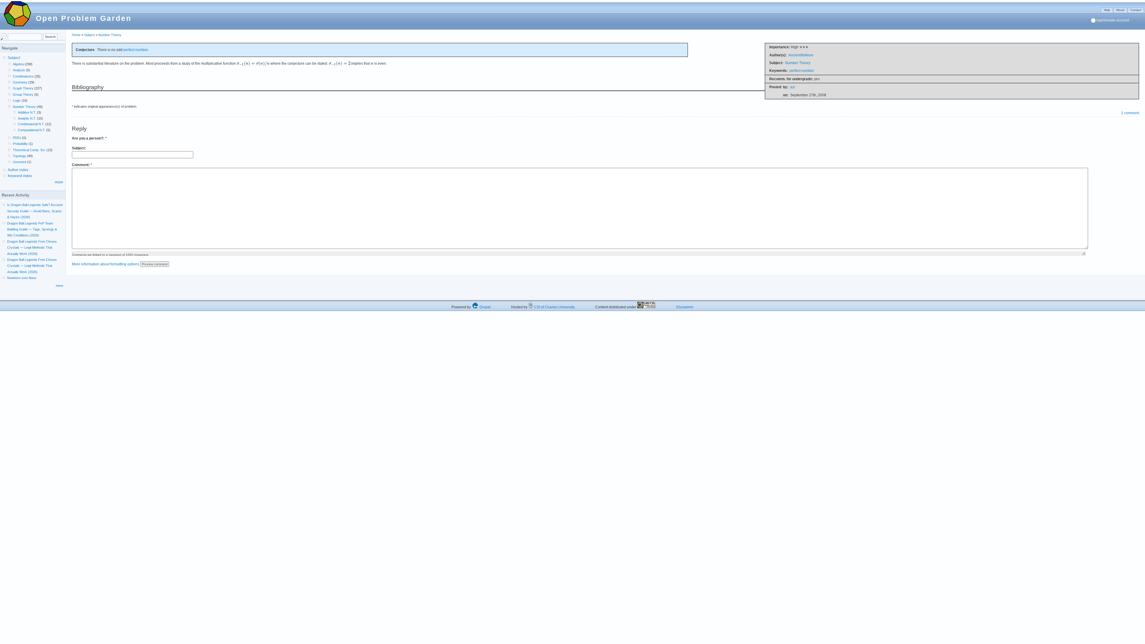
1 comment (1130, 113)
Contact (1135, 10)
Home (76, 35)
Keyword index (20, 176)
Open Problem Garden (83, 18)
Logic (17, 100)
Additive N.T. (27, 112)
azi (792, 87)
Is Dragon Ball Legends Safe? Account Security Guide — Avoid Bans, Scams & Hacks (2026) (35, 211)
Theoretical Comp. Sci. (29, 150)
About (1120, 10)
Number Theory (109, 35)
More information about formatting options (105, 264)
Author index (18, 170)
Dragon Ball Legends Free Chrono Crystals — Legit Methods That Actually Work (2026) (32, 248)
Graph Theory (23, 88)
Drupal (485, 307)
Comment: (82, 165)
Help (1107, 10)
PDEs (17, 138)
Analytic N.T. (27, 118)
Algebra (18, 64)
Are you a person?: (89, 138)
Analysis (19, 70)
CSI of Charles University (554, 307)
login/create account (1112, 20)
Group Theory (23, 94)
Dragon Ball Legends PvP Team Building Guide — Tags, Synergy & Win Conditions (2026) (32, 229)
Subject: (79, 148)
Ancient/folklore (800, 55)
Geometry (20, 82)
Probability (20, 143)
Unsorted (19, 162)
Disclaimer (685, 307)
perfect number (802, 71)
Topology (19, 156)
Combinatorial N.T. (31, 124)
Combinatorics (23, 76)
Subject (89, 35)
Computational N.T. (31, 130)
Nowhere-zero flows (21, 278)
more (59, 182)
